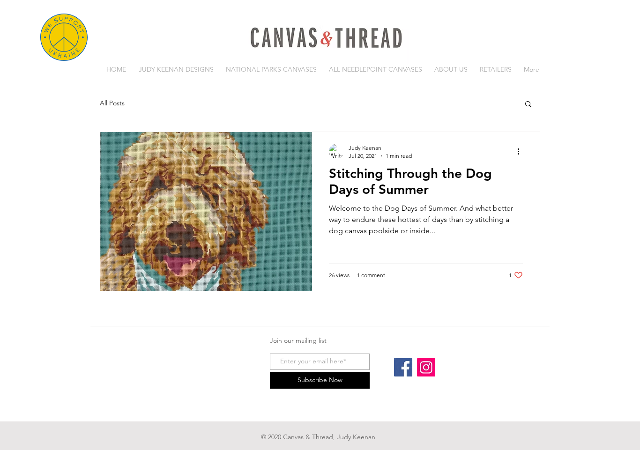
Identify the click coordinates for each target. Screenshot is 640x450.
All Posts (112, 103)
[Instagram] (426, 367)
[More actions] (521, 151)
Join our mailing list (298, 340)
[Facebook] (403, 367)
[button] (528, 105)
